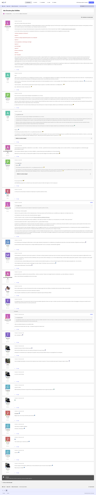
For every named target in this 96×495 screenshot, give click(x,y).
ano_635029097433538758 (7, 152)
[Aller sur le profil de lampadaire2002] (3, 13)
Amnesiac (8, 351)
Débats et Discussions (23, 13)
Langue (4, 493)
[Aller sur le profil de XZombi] (7, 288)
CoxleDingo (8, 390)
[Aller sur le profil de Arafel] (7, 75)
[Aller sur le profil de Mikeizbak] (7, 255)
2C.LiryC (7, 416)
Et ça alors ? (17, 413)
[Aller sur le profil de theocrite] (7, 301)
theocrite (8, 304)
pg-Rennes (8, 98)
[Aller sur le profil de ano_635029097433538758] (7, 147)
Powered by (89, 493)
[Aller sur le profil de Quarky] (7, 242)
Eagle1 (7, 195)
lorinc (8, 364)
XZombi (7, 291)
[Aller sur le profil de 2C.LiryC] (7, 413)
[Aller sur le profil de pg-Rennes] (7, 95)
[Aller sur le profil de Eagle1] (7, 191)
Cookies (8, 493)
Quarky (7, 245)
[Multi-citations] (15, 70)
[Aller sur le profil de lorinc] (7, 361)
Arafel (8, 78)
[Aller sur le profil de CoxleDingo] (7, 387)
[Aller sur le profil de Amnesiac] (7, 347)
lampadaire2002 (9, 13)
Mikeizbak (8, 258)
